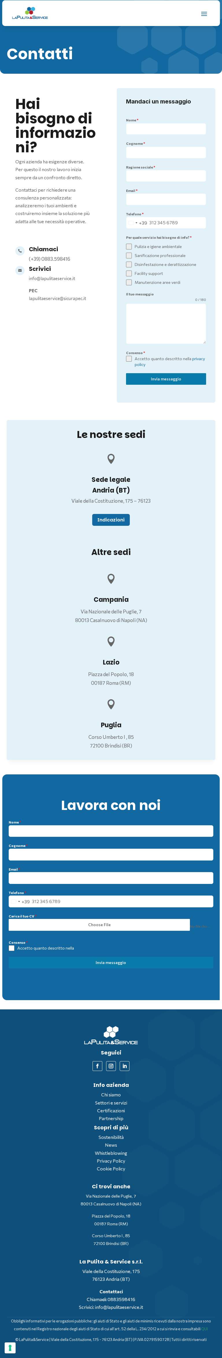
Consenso (135, 353)
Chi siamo (111, 1094)
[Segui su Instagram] (111, 1066)
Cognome (135, 143)
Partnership (111, 1118)
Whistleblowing (111, 1153)
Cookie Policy (111, 1168)
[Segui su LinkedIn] (125, 1066)
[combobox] (136, 222)
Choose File (99, 924)
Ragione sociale (140, 167)
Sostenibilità (111, 1137)
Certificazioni (111, 1110)
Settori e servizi (111, 1102)
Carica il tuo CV (23, 916)
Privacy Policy (111, 1160)
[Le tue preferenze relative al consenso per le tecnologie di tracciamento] (10, 1347)
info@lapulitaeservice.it (52, 278)
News (111, 1145)
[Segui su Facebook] (97, 1066)
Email (132, 190)
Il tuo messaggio (140, 294)
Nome (132, 120)
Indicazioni (111, 520)
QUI (204, 1328)
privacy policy (87, 948)
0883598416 (121, 1299)
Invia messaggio (166, 378)
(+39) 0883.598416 (49, 259)
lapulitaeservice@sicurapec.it (57, 298)
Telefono (135, 214)
